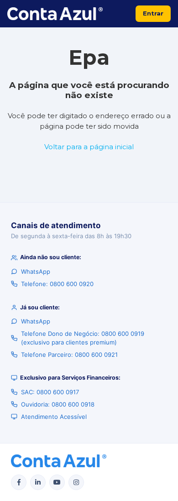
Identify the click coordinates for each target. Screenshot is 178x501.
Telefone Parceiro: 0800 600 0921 (69, 354)
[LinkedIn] (38, 482)
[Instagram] (76, 482)
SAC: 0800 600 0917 (50, 392)
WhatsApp (35, 271)
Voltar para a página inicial (89, 146)
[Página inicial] (55, 13)
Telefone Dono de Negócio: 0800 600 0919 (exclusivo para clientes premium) (82, 337)
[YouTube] (57, 482)
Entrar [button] (153, 13)
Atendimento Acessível (54, 416)
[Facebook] (18, 482)
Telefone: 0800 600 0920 (57, 283)
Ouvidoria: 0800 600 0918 (57, 404)
